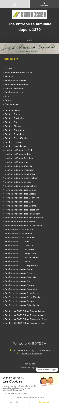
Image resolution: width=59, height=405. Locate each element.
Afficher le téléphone (31, 353)
